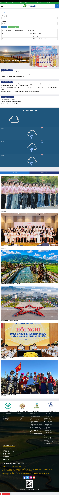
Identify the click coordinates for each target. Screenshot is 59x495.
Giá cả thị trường (6, 453)
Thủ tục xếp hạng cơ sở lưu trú (35, 33)
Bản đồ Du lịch (6, 450)
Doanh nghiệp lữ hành (48, 438)
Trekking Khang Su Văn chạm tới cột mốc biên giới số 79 (14, 76)
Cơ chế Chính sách (12, 12)
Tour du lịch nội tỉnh (7, 457)
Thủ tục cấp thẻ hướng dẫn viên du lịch (37, 38)
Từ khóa (3, 21)
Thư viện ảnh (46, 428)
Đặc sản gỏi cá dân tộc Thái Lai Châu (36, 425)
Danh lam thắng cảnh (48, 416)
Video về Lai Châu (20, 416)
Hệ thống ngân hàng (7, 456)
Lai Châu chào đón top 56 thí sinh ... (8, 210)
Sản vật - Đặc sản (47, 430)
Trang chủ (4, 12)
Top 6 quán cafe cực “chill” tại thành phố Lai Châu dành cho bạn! (36, 433)
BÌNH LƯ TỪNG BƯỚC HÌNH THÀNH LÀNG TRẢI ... (11, 283)
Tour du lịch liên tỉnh (7, 459)
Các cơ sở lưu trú (47, 437)
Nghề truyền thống (48, 419)
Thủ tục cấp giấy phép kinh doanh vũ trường (38, 36)
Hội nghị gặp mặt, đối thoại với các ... (8, 357)
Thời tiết (4, 454)
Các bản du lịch (47, 427)
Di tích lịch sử (47, 418)
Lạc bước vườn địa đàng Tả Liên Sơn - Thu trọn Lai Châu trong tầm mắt (17, 74)
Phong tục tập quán (48, 424)
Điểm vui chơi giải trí (48, 441)
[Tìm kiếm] (57, 6)
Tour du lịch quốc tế (7, 448)
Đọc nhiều (44, 173)
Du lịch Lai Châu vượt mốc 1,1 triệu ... (9, 394)
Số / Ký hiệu (4, 16)
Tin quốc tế (5, 419)
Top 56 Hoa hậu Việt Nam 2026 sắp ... (8, 246)
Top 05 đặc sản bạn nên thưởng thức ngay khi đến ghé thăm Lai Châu (35, 429)
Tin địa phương (6, 416)
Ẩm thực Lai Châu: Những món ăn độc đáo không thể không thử (35, 421)
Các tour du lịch (47, 435)
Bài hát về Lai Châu (21, 419)
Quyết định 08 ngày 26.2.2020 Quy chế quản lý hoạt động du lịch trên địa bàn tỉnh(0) (20, 91)
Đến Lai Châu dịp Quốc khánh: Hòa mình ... (10, 320)
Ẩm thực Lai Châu (48, 422)
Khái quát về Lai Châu (21, 418)
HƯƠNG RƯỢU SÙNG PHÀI (35, 417)
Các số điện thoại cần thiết (8, 451)
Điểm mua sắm (47, 443)
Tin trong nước (6, 418)
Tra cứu (4, 27)
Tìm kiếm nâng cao (13, 27)
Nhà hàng (46, 440)
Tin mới (15, 173)
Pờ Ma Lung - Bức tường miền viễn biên (10, 71)
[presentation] (2, 407)
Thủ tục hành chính (21, 12)
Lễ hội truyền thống (48, 421)
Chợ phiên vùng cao (48, 425)
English (14, 1)
